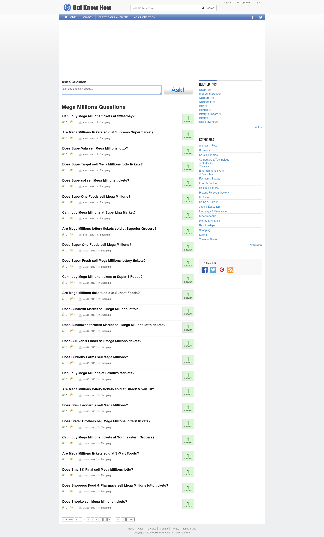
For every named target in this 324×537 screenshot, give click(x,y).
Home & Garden (208, 202)
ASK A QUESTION (144, 17)
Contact (152, 528)
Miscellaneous (207, 216)
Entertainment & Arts (211, 170)
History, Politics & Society (214, 192)
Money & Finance (209, 220)
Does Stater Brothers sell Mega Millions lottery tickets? (106, 421)
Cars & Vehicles (208, 155)
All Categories (256, 244)
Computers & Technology (214, 159)
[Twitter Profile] (260, 17)
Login (257, 2)
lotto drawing (206, 121)
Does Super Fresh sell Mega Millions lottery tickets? (104, 260)
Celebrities (207, 174)
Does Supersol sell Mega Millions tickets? (95, 180)
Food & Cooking (208, 183)
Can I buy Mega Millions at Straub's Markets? (98, 372)
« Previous (68, 519)
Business (204, 150)
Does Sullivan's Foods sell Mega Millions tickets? (101, 340)
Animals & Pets (208, 145)
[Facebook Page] (252, 17)
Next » (131, 519)
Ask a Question (243, 2)
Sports (203, 234)
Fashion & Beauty (209, 178)
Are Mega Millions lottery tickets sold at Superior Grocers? (109, 228)
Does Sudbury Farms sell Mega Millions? (95, 357)
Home (131, 528)
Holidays (204, 197)
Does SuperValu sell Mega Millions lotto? (95, 148)
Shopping (105, 122)
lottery (203, 89)
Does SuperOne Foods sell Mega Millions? (96, 196)
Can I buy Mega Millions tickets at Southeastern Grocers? (108, 437)
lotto (201, 106)
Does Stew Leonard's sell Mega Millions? (95, 405)
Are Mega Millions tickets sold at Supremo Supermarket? (108, 132)
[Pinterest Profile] (222, 270)
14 (123, 519)
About (141, 528)
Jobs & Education (209, 206)
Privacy (175, 528)
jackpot (203, 109)
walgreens (205, 101)
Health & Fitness (209, 188)
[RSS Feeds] (230, 270)
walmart (204, 97)
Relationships (207, 225)
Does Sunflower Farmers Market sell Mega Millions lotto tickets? (113, 324)
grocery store (207, 93)
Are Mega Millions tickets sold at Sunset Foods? (101, 292)
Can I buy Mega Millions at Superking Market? (99, 212)
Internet (205, 166)
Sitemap (163, 528)
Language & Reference (213, 211)
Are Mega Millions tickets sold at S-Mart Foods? (100, 453)
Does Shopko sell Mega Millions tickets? (94, 501)
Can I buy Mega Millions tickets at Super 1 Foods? (102, 276)
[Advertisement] (162, 49)
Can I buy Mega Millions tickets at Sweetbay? (98, 116)
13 (118, 519)
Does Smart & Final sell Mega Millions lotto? (97, 469)
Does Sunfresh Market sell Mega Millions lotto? (100, 308)
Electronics (207, 163)
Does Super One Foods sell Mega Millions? (96, 244)
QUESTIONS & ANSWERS (113, 17)
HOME (71, 17)
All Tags (258, 126)
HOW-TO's (87, 17)
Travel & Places (208, 239)
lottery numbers (208, 114)
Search (209, 8)
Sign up (228, 2)
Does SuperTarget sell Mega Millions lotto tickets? (102, 164)
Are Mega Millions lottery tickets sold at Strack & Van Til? (108, 389)
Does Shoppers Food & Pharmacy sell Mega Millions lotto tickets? (115, 485)
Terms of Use (189, 528)
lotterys (203, 118)
